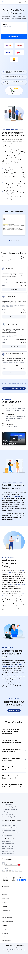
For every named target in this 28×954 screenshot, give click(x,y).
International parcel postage (8, 825)
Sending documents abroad (8, 830)
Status (8, 949)
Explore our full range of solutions (14, 388)
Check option (14, 289)
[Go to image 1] (9, 240)
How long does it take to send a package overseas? (12, 750)
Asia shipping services (7, 812)
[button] (14, 30)
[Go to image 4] (14, 240)
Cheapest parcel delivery (8, 853)
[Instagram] (22, 880)
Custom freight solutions (7, 841)
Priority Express (20, 584)
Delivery (5, 30)
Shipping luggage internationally (9, 827)
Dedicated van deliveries (8, 843)
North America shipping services (9, 807)
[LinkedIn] (24, 880)
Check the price (14, 710)
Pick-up (5, 24)
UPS (12, 496)
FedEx (15, 496)
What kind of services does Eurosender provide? (11, 777)
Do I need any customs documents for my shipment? (12, 741)
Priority (11, 584)
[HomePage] (14, 859)
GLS (19, 496)
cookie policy (13, 949)
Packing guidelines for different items (11, 832)
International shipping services (9, 817)
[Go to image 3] (13, 240)
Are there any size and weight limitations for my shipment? (12, 786)
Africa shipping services (7, 814)
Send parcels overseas (7, 835)
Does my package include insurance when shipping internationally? (10, 731)
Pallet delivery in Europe (8, 846)
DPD (3, 498)
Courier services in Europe (8, 822)
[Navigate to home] (7, 2)
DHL (8, 496)
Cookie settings (21, 949)
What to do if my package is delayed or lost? (11, 759)
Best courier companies (7, 848)
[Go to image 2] (11, 240)
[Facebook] (19, 880)
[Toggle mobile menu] (25, 2)
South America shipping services (10, 809)
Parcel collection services (8, 851)
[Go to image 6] (18, 240)
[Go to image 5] (16, 240)
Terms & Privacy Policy (14, 952)
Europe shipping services (8, 804)
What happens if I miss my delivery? (10, 768)
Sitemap (5, 949)
